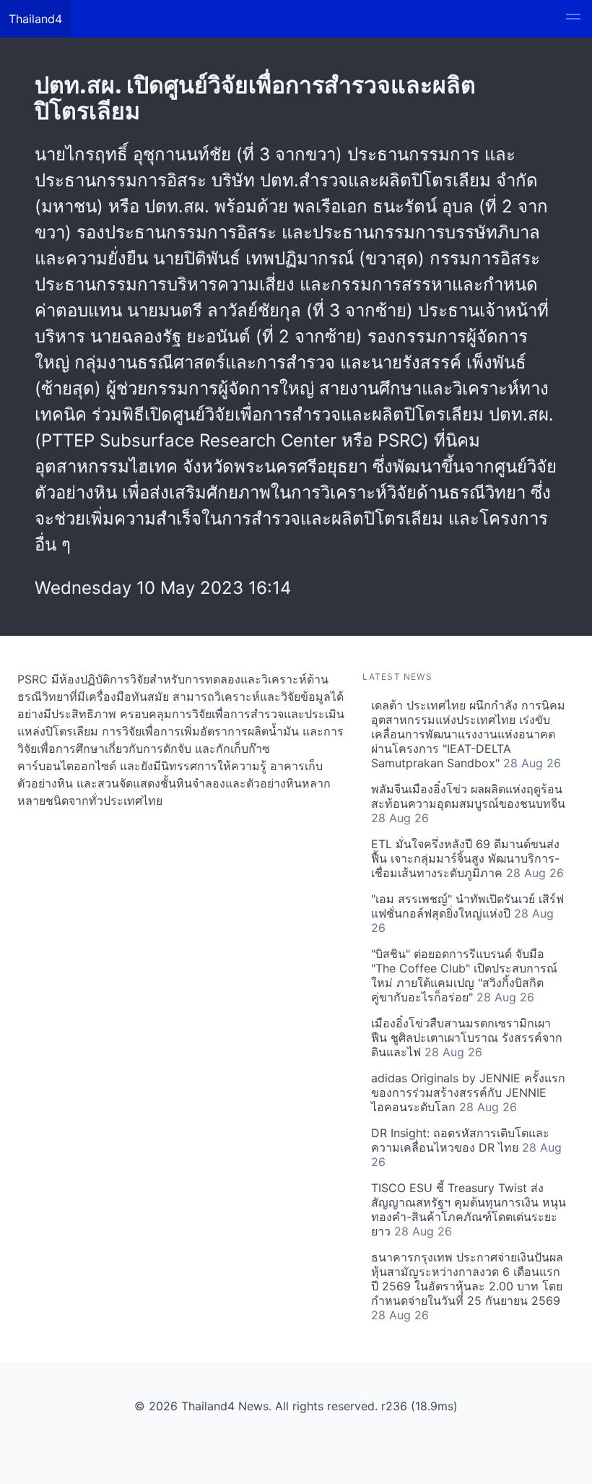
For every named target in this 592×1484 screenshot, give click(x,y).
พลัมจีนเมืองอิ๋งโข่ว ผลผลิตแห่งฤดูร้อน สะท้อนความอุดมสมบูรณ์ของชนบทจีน (468, 803)
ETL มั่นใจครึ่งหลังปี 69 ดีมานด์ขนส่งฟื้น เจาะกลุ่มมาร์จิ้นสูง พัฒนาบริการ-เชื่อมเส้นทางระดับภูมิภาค (467, 858)
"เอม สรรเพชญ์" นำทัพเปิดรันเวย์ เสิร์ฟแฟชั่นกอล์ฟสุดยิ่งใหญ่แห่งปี (467, 913)
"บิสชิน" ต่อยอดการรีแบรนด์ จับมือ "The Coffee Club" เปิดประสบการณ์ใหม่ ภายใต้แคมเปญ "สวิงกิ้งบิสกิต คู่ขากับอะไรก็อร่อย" (464, 975)
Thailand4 (35, 19)
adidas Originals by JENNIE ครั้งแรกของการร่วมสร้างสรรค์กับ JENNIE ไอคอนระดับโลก (468, 1092)
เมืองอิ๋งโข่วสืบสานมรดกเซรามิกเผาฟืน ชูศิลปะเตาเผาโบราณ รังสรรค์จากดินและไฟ (466, 1037)
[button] (573, 18)
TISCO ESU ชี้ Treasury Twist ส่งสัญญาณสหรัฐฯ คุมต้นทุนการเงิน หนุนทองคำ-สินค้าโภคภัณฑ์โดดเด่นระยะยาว (468, 1209)
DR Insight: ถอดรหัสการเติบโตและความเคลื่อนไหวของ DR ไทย (466, 1147)
